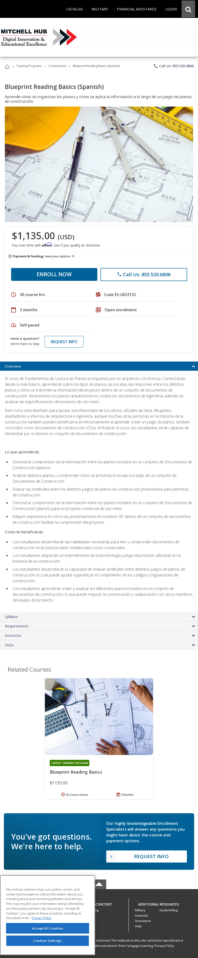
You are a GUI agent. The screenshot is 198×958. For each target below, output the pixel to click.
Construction (57, 66)
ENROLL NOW (54, 274)
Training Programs (29, 66)
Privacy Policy (164, 945)
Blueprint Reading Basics (76, 772)
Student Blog (168, 910)
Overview (13, 366)
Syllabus (11, 616)
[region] (47, 915)
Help (138, 926)
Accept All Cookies (47, 928)
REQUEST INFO (64, 341)
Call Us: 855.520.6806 (173, 66)
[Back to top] (99, 903)
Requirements (16, 626)
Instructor (13, 635)
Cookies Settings (47, 940)
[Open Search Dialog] (188, 8)
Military (140, 910)
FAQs (9, 644)
